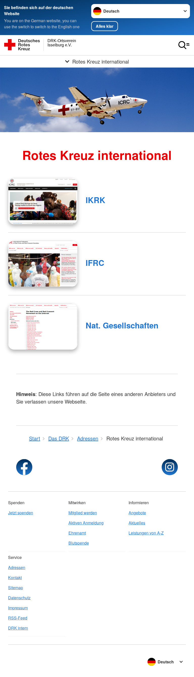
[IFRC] (43, 264)
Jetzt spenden (20, 513)
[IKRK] (43, 201)
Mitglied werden (82, 513)
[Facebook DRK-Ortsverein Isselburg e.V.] (24, 467)
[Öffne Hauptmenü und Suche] (184, 45)
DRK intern (18, 628)
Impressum (18, 608)
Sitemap (15, 587)
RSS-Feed (17, 618)
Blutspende (78, 543)
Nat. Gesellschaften (122, 325)
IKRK (95, 200)
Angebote (137, 513)
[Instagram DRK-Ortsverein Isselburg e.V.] (170, 467)
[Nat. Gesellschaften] (43, 326)
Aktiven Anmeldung (86, 523)
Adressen (16, 567)
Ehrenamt (77, 533)
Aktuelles (137, 523)
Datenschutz (19, 598)
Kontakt (15, 577)
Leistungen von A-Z (146, 533)
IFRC (95, 262)
